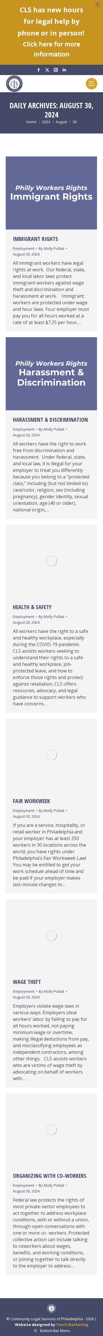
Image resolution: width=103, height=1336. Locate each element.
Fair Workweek (31, 801)
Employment (23, 248)
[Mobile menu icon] (91, 83)
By (51, 248)
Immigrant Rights (35, 239)
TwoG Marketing (72, 1324)
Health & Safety (32, 607)
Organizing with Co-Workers (49, 1176)
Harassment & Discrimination (50, 419)
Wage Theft (27, 982)
